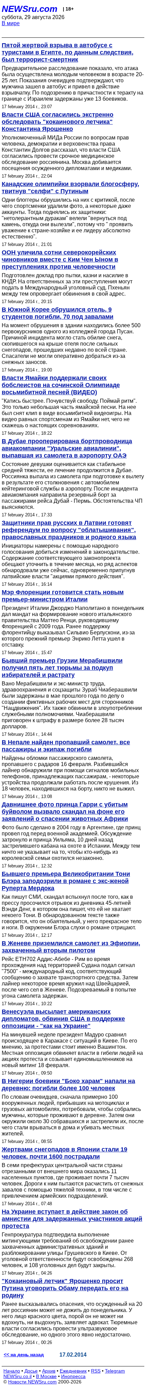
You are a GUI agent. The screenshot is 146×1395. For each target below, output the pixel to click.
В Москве (46, 1376)
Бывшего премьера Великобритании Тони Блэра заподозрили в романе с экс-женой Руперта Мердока (66, 881)
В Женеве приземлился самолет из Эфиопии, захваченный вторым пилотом (71, 947)
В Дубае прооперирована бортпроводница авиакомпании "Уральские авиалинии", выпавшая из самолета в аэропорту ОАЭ (67, 448)
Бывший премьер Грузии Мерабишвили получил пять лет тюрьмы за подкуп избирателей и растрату (62, 667)
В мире (11, 23)
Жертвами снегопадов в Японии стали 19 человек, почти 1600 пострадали (64, 1153)
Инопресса (73, 1376)
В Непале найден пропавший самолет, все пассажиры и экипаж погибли (66, 746)
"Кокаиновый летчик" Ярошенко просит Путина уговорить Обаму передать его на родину (65, 1288)
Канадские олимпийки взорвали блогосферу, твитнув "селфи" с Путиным (70, 188)
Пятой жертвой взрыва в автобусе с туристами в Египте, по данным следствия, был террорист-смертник (67, 52)
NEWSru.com (29, 9)
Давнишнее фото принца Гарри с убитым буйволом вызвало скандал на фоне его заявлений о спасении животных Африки (65, 811)
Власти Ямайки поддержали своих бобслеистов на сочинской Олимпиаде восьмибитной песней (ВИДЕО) (61, 385)
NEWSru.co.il (17, 1376)
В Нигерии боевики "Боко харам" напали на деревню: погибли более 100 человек (68, 1085)
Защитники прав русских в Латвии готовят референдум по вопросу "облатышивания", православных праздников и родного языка (69, 530)
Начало (11, 1371)
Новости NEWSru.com (32, 1381)
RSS (96, 1371)
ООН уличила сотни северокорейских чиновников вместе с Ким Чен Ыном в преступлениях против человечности (60, 259)
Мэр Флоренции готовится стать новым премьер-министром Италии (63, 596)
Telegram (115, 1371)
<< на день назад (24, 1354)
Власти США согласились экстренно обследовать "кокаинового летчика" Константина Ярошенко (57, 121)
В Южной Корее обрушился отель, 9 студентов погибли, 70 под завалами (57, 313)
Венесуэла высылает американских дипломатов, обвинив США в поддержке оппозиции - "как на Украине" (63, 1018)
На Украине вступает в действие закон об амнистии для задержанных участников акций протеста (72, 1218)
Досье (31, 1371)
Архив (48, 1371)
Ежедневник (73, 1371)
